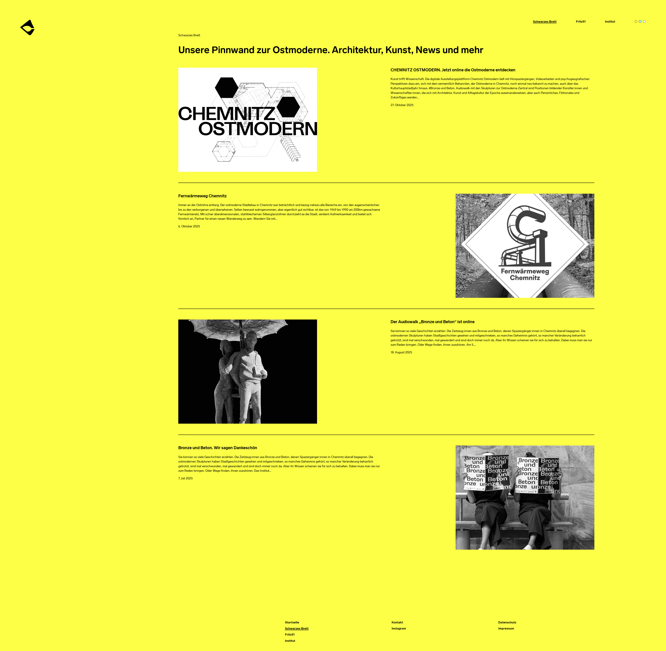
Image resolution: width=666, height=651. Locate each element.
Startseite (292, 622)
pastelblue (640, 22)
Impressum (506, 628)
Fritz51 (581, 21)
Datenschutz (507, 622)
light (636, 22)
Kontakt (397, 622)
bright (645, 22)
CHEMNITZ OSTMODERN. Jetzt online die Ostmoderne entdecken (453, 70)
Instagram (399, 628)
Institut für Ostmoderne (27, 26)
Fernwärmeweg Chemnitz (202, 196)
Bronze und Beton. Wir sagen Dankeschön (217, 448)
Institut (610, 21)
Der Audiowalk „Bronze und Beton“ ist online (433, 322)
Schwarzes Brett (545, 21)
